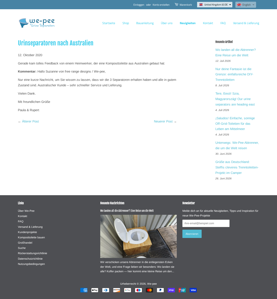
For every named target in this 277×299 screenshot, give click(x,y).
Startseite (108, 23)
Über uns (166, 23)
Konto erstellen (161, 5)
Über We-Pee (26, 210)
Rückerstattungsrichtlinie (32, 253)
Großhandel (25, 242)
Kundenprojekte (27, 232)
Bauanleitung (145, 23)
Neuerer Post (163, 121)
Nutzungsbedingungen (31, 263)
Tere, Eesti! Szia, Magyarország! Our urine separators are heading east (235, 99)
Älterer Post (30, 121)
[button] (214, 4)
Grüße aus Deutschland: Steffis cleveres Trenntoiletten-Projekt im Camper (237, 167)
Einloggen (138, 5)
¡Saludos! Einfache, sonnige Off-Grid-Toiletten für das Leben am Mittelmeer (235, 123)
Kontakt (208, 23)
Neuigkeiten (188, 23)
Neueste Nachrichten (112, 203)
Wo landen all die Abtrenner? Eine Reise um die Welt (127, 211)
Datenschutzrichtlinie (30, 258)
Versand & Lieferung (246, 23)
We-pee (152, 283)
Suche (22, 247)
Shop (125, 23)
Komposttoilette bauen (31, 237)
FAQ (223, 23)
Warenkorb (186, 5)
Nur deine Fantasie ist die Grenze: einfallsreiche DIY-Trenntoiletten (234, 74)
